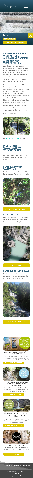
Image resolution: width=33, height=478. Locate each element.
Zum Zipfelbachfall (16, 322)
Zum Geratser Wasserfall (16, 209)
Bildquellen (26, 465)
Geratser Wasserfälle (12, 138)
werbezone (12, 472)
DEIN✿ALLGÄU (16, 474)
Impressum (9, 465)
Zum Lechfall (17, 265)
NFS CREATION (21, 472)
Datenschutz (17, 465)
